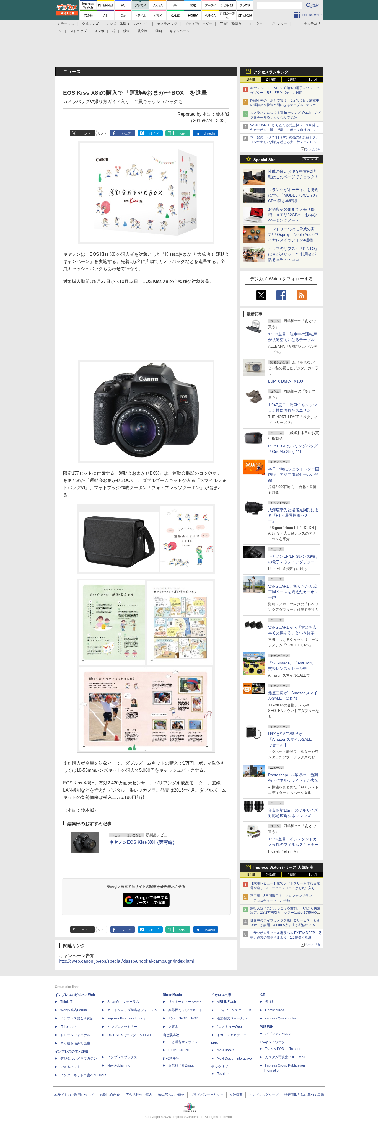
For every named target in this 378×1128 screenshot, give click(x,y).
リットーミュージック (184, 1002)
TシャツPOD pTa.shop (283, 1049)
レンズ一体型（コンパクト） (127, 24)
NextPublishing (118, 1065)
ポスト (86, 133)
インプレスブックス (122, 1057)
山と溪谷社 (171, 1035)
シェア (126, 133)
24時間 (271, 79)
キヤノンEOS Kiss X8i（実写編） (143, 842)
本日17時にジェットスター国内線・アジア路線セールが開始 (293, 474)
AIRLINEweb (226, 1002)
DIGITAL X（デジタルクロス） (130, 1035)
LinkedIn (209, 133)
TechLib (223, 1074)
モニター (256, 24)
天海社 (270, 1002)
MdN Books (225, 1050)
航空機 (142, 31)
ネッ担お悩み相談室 (75, 1043)
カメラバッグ (167, 24)
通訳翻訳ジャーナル (232, 1018)
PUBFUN (267, 1027)
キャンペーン (180, 31)
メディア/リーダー (198, 24)
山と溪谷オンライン (183, 1042)
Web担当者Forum (73, 1010)
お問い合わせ (110, 1095)
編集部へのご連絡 (171, 1095)
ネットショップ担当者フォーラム (132, 1010)
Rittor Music (172, 995)
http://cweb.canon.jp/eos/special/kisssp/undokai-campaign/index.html (126, 961)
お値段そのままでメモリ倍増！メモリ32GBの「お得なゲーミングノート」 (292, 215)
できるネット (70, 1067)
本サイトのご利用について (74, 1095)
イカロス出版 (221, 995)
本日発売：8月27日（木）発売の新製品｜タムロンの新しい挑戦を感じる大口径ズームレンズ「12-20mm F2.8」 (285, 142)
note (182, 133)
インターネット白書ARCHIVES (83, 1075)
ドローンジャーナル (75, 1035)
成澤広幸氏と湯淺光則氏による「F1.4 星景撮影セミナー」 (293, 515)
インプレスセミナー (122, 1027)
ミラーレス (66, 24)
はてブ (154, 133)
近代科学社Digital (181, 1065)
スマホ (99, 31)
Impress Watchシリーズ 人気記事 (283, 867)
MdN (214, 1043)
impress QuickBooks (280, 1018)
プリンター (278, 24)
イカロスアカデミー (232, 1035)
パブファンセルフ (278, 1034)
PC (60, 31)
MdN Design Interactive (234, 1058)
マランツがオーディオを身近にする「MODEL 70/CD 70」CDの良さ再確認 (293, 195)
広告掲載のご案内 (139, 1095)
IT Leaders (68, 1027)
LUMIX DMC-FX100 (285, 381)
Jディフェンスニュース (234, 1010)
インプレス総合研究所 (77, 1018)
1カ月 (313, 79)
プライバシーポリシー (207, 1095)
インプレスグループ (263, 1095)
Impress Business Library (126, 1018)
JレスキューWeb (229, 1027)
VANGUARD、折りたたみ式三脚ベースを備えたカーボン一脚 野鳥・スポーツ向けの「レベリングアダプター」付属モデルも (285, 129)
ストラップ (78, 31)
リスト (102, 133)
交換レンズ (90, 24)
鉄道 (126, 31)
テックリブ (219, 1067)
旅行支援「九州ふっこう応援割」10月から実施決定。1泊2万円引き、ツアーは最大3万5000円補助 (285, 913)
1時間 (250, 79)
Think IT (66, 1002)
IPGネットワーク (272, 1042)
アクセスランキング (270, 72)
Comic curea (274, 1010)
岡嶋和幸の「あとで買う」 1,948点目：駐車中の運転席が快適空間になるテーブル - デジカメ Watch (284, 105)
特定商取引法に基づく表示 (304, 1095)
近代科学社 (171, 1058)
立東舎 (173, 1027)
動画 (158, 31)
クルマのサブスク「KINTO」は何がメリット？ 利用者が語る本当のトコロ (293, 254)
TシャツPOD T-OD (183, 1018)
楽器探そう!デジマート (185, 1010)
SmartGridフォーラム (123, 1002)
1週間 (292, 79)
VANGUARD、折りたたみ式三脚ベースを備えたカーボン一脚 (293, 592)
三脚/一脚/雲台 (231, 24)
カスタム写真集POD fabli (285, 1057)
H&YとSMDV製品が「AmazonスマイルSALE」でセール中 (291, 739)
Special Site (264, 160)
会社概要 (236, 1095)
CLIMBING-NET (180, 1050)
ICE (262, 995)
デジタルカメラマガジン (78, 1058)
